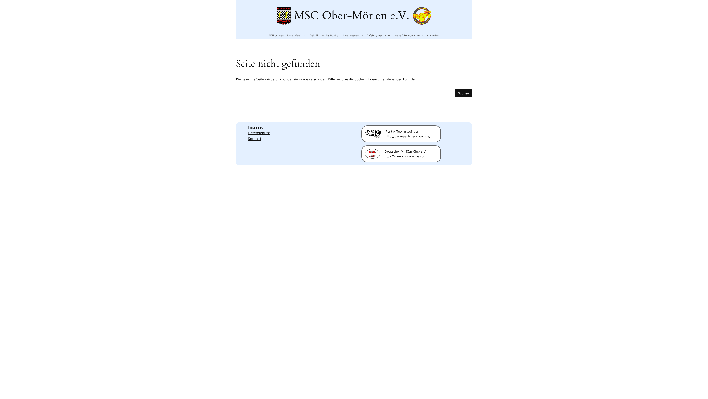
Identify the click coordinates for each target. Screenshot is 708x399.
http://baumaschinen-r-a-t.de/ (407, 136)
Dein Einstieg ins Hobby (324, 35)
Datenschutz (259, 133)
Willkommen (276, 35)
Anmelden (433, 35)
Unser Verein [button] (294, 35)
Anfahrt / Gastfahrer (379, 35)
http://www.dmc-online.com (405, 156)
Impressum (257, 127)
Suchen (463, 93)
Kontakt (254, 139)
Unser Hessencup (352, 35)
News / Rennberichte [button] (407, 35)
